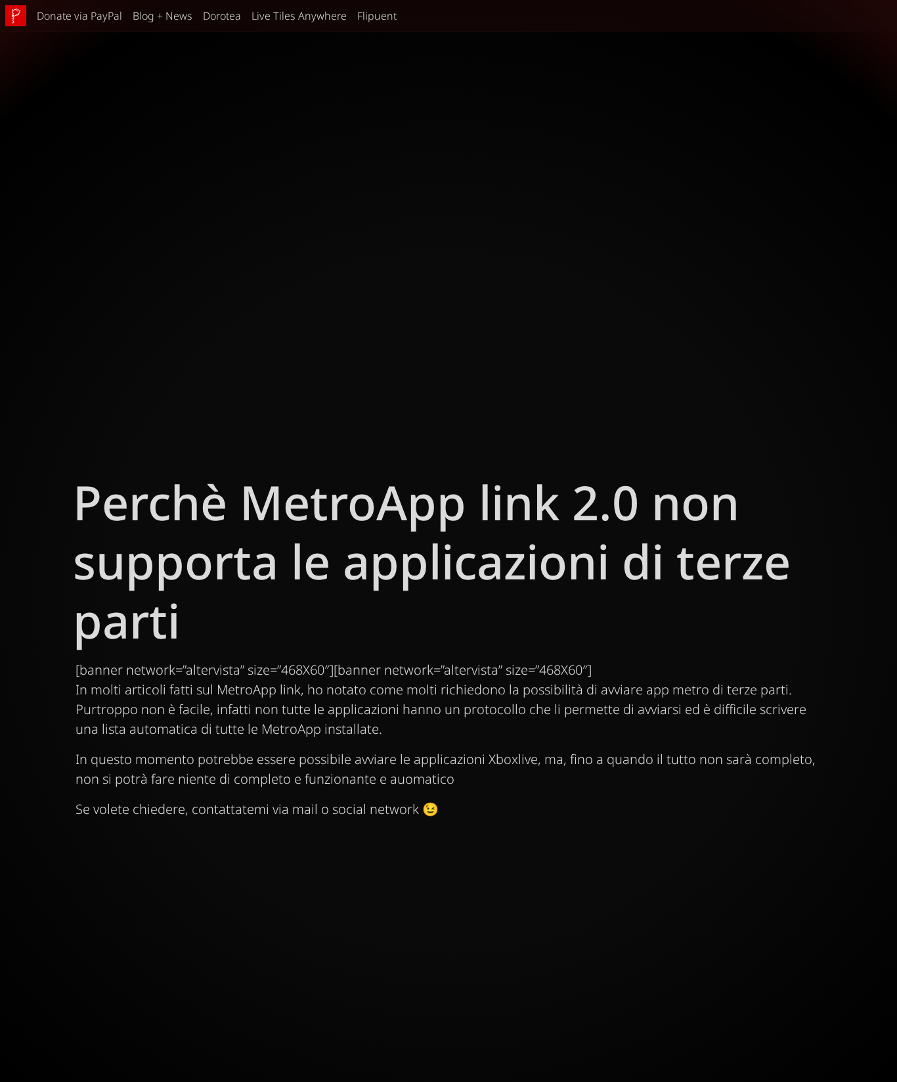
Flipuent (377, 16)
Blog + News (162, 16)
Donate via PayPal (79, 16)
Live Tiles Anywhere (299, 16)
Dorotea (222, 16)
